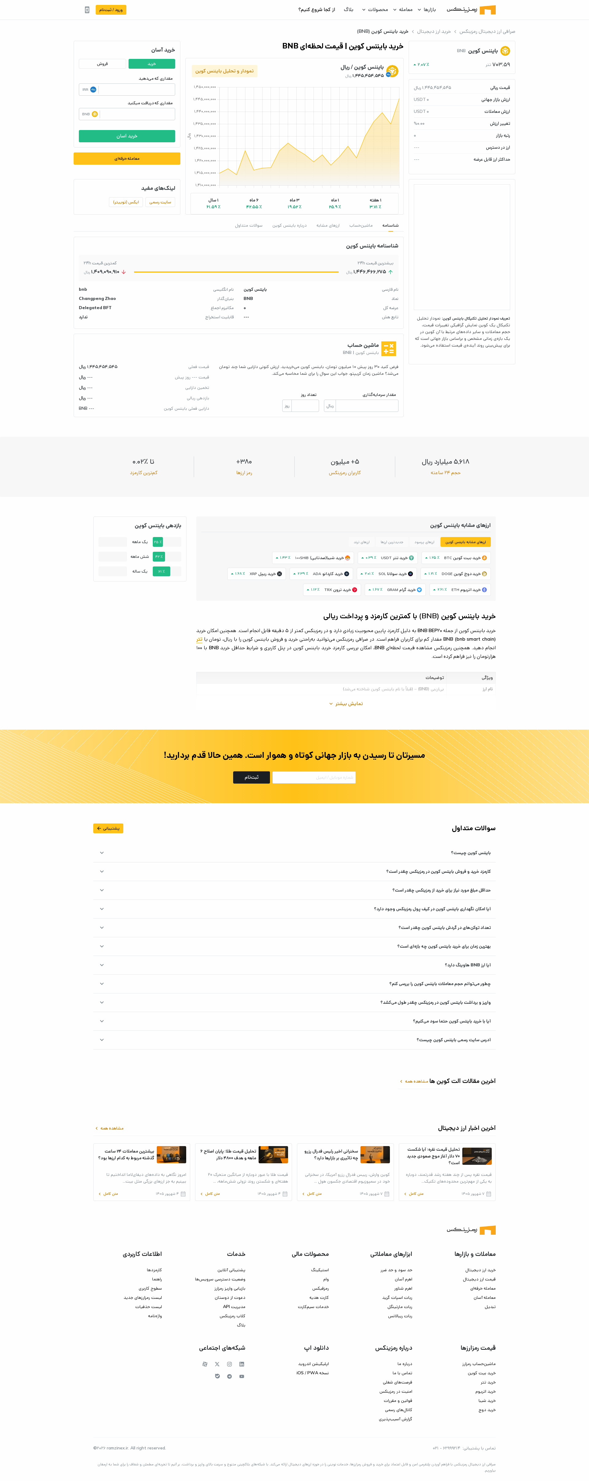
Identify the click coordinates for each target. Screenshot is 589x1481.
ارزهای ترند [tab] (362, 542)
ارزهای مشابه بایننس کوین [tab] (465, 542)
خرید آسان (127, 136)
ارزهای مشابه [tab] (328, 225)
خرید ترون (342, 590)
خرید (152, 64)
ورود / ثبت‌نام (111, 10)
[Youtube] (241, 1376)
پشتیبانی (108, 828)
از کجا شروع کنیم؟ (316, 9)
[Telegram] (229, 1376)
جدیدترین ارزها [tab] (392, 542)
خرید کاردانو (332, 574)
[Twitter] (217, 1364)
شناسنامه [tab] (391, 225)
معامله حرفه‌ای (127, 158)
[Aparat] (205, 1364)
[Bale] (217, 1376)
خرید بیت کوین (467, 558)
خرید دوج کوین (467, 574)
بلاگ (348, 9)
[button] (375, 204)
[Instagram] (229, 1364)
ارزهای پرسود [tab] (424, 542)
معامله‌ (406, 9)
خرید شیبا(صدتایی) (327, 558)
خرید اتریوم (470, 590)
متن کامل (413, 1194)
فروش (102, 64)
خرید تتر (400, 558)
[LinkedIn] (241, 1364)
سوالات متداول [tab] (249, 225)
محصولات (378, 9)
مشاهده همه (413, 1081)
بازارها (430, 9)
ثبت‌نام (252, 777)
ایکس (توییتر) (126, 202)
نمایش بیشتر (345, 704)
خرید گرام (407, 590)
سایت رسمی (160, 202)
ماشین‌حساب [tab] (361, 225)
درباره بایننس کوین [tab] (289, 225)
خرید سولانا (397, 574)
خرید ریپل (267, 574)
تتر (199, 639)
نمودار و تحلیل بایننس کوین (224, 71)
